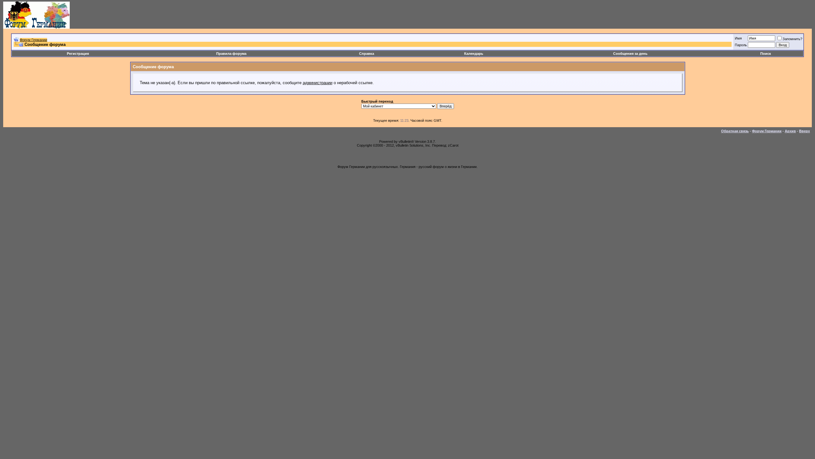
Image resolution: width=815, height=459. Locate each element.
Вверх (804, 131)
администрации (317, 82)
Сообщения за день (630, 53)
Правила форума (231, 53)
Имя (738, 38)
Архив (790, 131)
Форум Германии (33, 40)
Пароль (741, 45)
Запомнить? (792, 39)
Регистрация (78, 53)
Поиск (765, 53)
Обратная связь (735, 131)
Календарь (473, 53)
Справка (366, 53)
